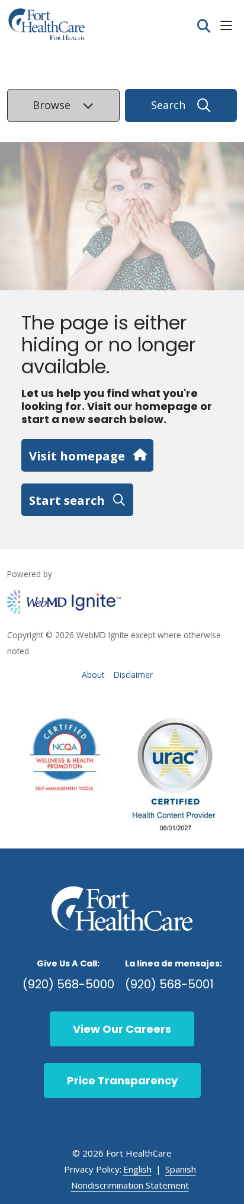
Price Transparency (122, 1080)
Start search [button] (67, 500)
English (137, 1169)
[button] (228, 26)
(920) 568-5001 (169, 984)
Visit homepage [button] (77, 455)
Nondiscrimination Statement (130, 1185)
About (93, 674)
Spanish (180, 1169)
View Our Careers (122, 1029)
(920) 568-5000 (68, 984)
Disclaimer (133, 674)
